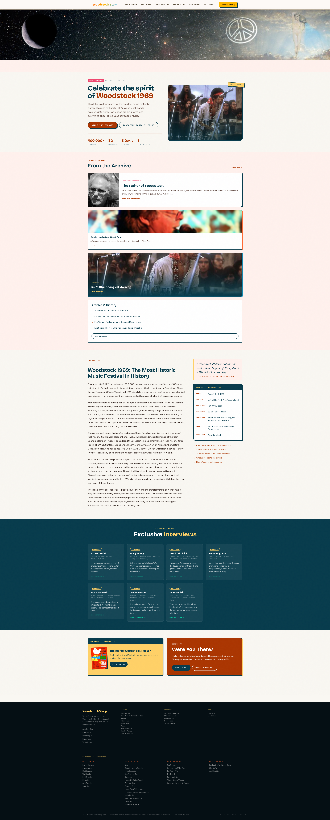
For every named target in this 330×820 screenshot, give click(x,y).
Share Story (228, 4)
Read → (93, 246)
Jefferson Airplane (132, 804)
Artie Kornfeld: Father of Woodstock (110, 310)
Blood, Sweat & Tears (175, 780)
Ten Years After (173, 771)
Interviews (194, 4)
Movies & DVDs (170, 716)
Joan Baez (86, 786)
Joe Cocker (171, 765)
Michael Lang (87, 732)
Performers (146, 4)
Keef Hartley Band (132, 774)
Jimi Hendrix (213, 771)
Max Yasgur (87, 736)
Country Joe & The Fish (176, 768)
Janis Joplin (129, 795)
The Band (171, 774)
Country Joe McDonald (134, 768)
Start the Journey (103, 125)
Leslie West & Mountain (134, 789)
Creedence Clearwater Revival (137, 792)
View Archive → (98, 292)
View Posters (118, 664)
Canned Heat (130, 783)
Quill (127, 765)
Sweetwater (87, 768)
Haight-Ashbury (127, 731)
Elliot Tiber (86, 739)
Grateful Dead (130, 786)
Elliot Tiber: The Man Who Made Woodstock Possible (117, 328)
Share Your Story (170, 723)
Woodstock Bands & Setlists (132, 716)
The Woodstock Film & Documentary (211, 453)
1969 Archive (130, 4)
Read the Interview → (132, 199)
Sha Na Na (213, 768)
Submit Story (181, 667)
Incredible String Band (134, 780)
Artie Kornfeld (87, 729)
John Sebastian (131, 771)
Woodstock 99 (127, 733)
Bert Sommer (87, 771)
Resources (168, 721)
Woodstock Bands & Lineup (138, 125)
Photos (124, 726)
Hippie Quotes (127, 728)
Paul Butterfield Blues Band (220, 765)
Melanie (85, 780)
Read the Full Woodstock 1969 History (212, 445)
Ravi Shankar (87, 777)
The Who (128, 801)
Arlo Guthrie (87, 783)
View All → (237, 167)
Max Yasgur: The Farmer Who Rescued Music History (116, 322)
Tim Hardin (86, 774)
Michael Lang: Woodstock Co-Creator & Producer (116, 316)
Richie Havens (88, 765)
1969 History (125, 713)
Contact (211, 713)
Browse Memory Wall (204, 668)
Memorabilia (178, 4)
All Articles (101, 336)
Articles (208, 4)
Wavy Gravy (87, 742)
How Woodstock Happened (207, 462)
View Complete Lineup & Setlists (209, 449)
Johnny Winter (172, 777)
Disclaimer (212, 716)
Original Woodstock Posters (207, 457)
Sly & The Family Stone (133, 798)
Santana (128, 777)
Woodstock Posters (172, 713)
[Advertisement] (165, 689)
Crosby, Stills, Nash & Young (178, 783)
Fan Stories (162, 4)
